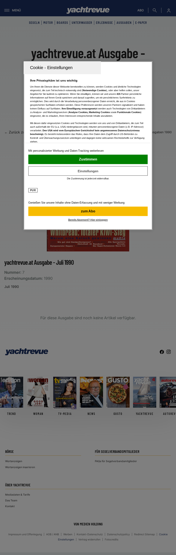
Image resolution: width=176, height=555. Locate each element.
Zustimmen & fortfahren (88, 159)
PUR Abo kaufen (88, 211)
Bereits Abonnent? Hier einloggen (88, 219)
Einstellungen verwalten (88, 171)
